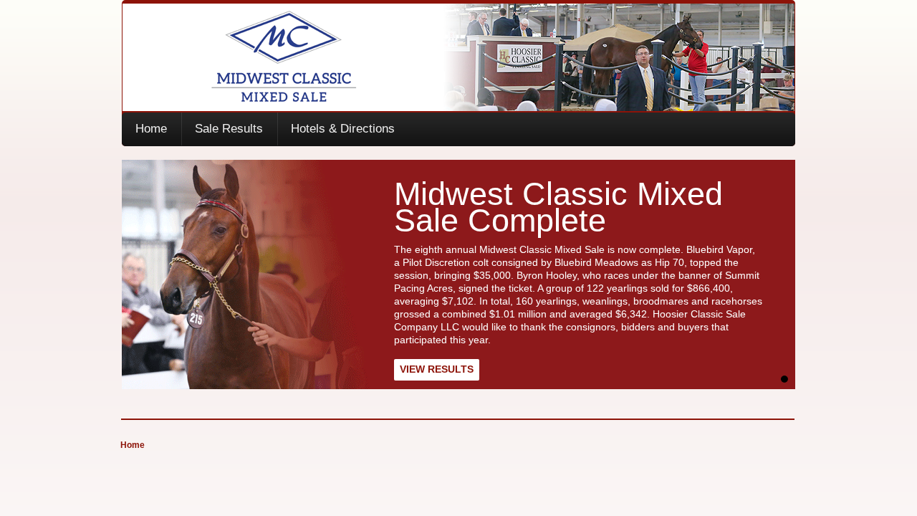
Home (151, 128)
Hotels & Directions (343, 128)
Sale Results (229, 128)
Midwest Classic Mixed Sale (459, 57)
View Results (437, 369)
